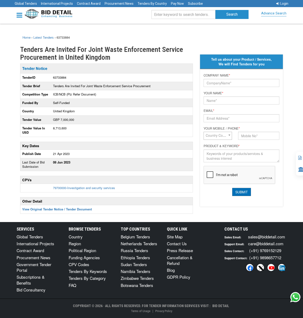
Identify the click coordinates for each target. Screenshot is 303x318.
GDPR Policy (178, 277)
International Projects (57, 3)
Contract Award (89, 3)
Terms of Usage (140, 311)
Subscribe (195, 3)
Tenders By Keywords (88, 271)
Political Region (82, 250)
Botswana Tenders (137, 285)
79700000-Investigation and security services (84, 188)
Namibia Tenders (135, 271)
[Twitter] (260, 267)
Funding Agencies (84, 257)
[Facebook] (249, 267)
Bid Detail (220, 306)
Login (284, 3)
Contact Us (177, 243)
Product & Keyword (222, 146)
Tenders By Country (152, 3)
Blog (171, 270)
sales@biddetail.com (266, 237)
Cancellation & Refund (179, 260)
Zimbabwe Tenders (137, 278)
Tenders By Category (87, 278)
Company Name (217, 75)
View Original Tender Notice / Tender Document (57, 209)
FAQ (72, 285)
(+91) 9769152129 (265, 250)
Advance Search (273, 13)
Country (76, 237)
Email (209, 111)
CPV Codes (79, 264)
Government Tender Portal (34, 267)
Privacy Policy (163, 311)
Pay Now (177, 3)
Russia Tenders (134, 250)
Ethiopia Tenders (135, 257)
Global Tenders (26, 3)
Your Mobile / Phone (222, 128)
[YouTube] (271, 267)
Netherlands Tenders (139, 243)
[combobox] (218, 136)
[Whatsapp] (295, 297)
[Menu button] (21, 14)
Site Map (175, 237)
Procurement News (119, 3)
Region (75, 243)
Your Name (213, 93)
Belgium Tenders (135, 237)
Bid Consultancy (31, 290)
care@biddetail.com (265, 243)
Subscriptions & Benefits (31, 280)
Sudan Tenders (134, 264)
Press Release (180, 250)
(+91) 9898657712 (265, 257)
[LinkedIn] (281, 267)
